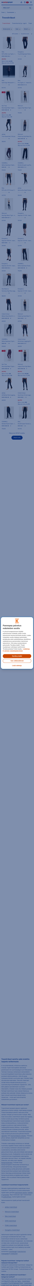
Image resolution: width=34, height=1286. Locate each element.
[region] (17, 643)
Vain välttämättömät (17, 661)
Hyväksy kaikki (17, 656)
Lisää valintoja (17, 665)
